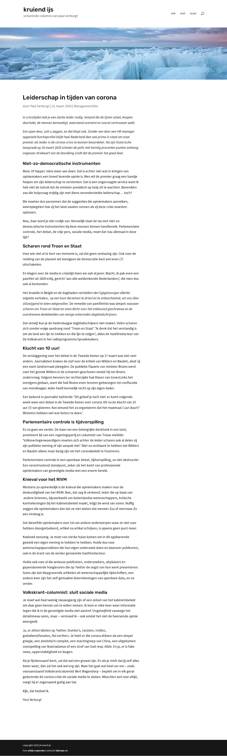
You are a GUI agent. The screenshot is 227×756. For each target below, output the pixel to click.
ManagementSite (86, 106)
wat (182, 13)
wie (173, 13)
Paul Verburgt (40, 106)
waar (193, 13)
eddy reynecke (36, 750)
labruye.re (62, 750)
